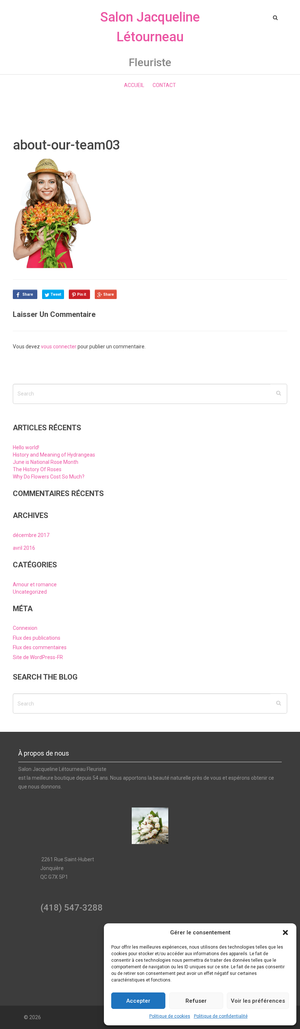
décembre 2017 (31, 535)
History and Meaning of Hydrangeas (54, 455)
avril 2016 (24, 548)
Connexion (25, 628)
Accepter (138, 1001)
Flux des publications (36, 638)
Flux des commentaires (40, 647)
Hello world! (26, 447)
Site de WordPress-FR (38, 657)
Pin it (81, 294)
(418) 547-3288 (71, 908)
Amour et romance (35, 584)
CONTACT (164, 85)
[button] (285, 932)
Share (27, 294)
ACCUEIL (134, 85)
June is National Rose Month (45, 462)
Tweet (55, 294)
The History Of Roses (37, 469)
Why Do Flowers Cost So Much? (49, 477)
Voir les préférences (258, 1001)
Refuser (196, 1001)
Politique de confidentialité (221, 1016)
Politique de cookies (169, 1016)
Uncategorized (30, 592)
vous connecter (58, 346)
